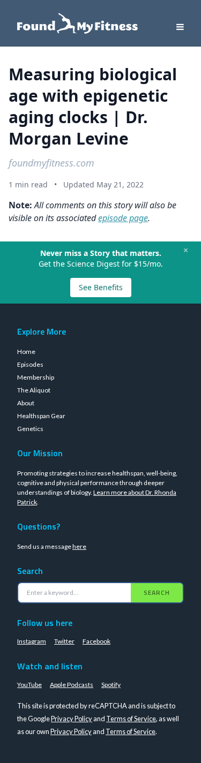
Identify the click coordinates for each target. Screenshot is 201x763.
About (25, 403)
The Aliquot (33, 390)
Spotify (111, 685)
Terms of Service (131, 718)
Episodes (30, 364)
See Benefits (101, 287)
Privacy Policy (71, 718)
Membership (35, 377)
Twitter (64, 641)
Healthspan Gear (41, 416)
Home (26, 351)
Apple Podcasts (71, 685)
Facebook (96, 641)
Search (157, 592)
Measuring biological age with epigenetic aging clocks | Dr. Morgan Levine (93, 106)
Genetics (30, 429)
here (79, 546)
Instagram (31, 641)
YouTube (29, 685)
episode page (123, 218)
